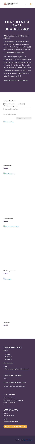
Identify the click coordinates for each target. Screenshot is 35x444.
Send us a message (15, 427)
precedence (28, 440)
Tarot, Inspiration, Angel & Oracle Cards (17, 369)
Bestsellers (8, 356)
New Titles (8, 359)
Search (22, 104)
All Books (7, 354)
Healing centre (8, 363)
